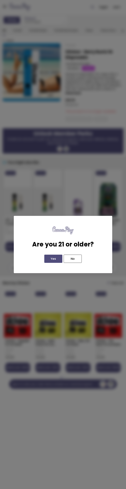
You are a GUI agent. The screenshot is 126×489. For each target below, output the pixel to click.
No (73, 259)
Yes (53, 259)
